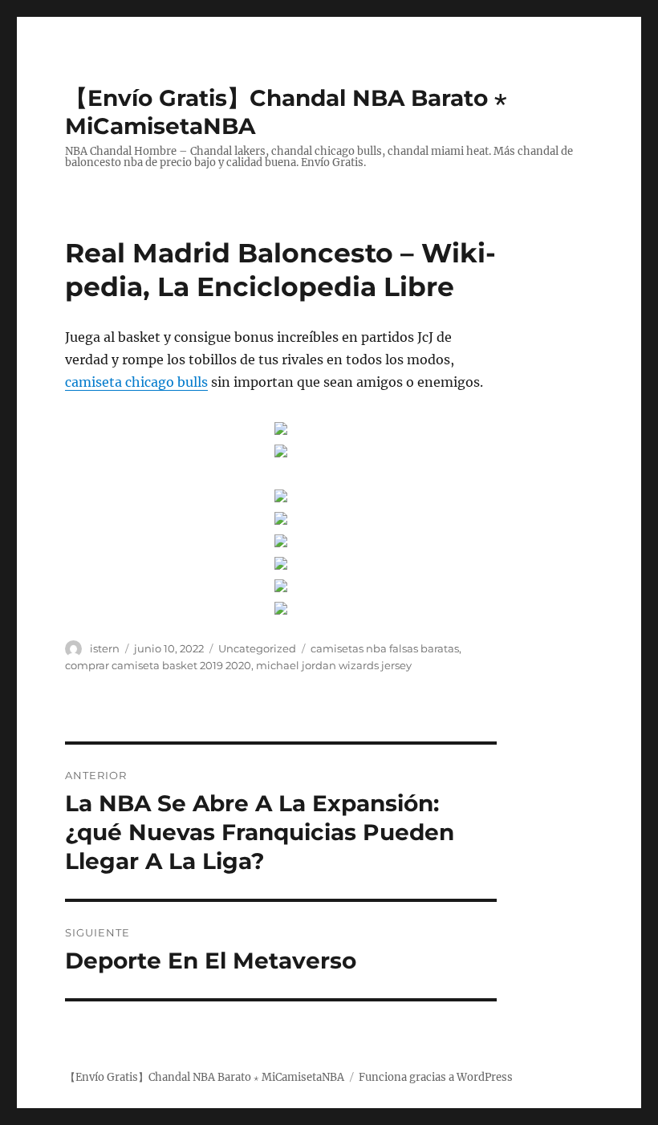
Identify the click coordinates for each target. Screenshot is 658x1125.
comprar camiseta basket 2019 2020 (158, 665)
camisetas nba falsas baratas (385, 648)
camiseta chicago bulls (136, 382)
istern (105, 648)
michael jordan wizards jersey (334, 665)
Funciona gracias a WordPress (436, 1077)
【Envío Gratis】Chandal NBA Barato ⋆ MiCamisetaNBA (204, 1077)
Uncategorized (257, 648)
